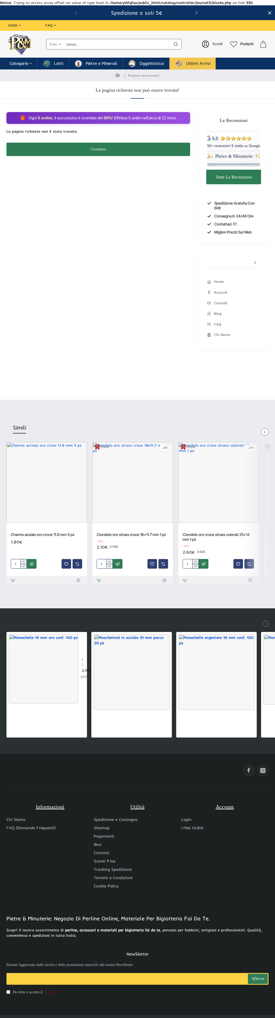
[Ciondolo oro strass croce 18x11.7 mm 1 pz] (132, 482)
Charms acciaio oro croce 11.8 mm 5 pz (42, 534)
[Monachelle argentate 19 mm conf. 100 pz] (216, 672)
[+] (23, 561)
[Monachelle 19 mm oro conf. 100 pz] (43, 669)
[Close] (269, 13)
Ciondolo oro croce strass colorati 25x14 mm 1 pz (216, 537)
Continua (98, 149)
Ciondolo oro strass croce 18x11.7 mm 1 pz (131, 534)
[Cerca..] (176, 44)
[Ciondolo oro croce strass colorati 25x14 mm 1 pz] (218, 482)
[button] (196, 12)
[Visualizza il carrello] (263, 44)
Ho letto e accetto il (34, 992)
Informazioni (50, 807)
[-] (23, 566)
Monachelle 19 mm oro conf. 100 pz (82, 662)
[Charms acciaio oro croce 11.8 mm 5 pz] (46, 482)
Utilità (137, 807)
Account (225, 807)
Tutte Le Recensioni (233, 176)
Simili (19, 427)
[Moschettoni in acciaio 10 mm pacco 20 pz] (131, 672)
